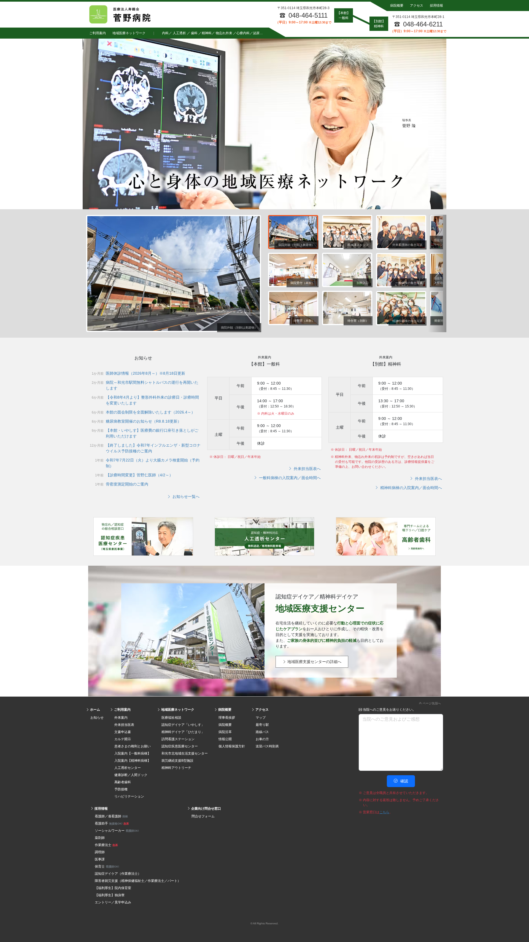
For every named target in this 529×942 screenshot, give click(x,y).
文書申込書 (122, 732)
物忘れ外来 (224, 33)
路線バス (262, 732)
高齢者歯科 (122, 782)
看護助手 (112, 823)
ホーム (94, 710)
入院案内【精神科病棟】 (132, 761)
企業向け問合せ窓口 (205, 809)
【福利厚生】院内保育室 (113, 888)
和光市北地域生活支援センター (184, 753)
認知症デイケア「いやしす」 (182, 725)
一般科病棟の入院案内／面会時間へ (289, 478)
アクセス (416, 5)
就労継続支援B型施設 (177, 761)
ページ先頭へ (431, 703)
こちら (384, 812)
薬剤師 (100, 838)
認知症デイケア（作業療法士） (118, 874)
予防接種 (121, 789)
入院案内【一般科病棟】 (132, 753)
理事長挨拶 (226, 718)
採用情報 (436, 5)
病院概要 (396, 5)
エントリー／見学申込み (113, 902)
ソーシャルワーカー (117, 831)
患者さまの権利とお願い (132, 746)
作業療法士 (106, 845)
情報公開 (225, 739)
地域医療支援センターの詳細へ (313, 662)
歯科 (194, 33)
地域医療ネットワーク (128, 33)
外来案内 (121, 718)
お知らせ (97, 718)
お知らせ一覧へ (185, 496)
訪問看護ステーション (178, 739)
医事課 (100, 859)
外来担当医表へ (307, 468)
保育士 (107, 866)
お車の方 (262, 739)
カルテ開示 (122, 739)
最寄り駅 (262, 725)
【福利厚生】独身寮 (110, 895)
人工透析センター (127, 768)
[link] (264, 702)
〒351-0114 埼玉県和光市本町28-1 (418, 17)
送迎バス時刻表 (267, 746)
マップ (261, 718)
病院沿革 (225, 732)
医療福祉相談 (171, 718)
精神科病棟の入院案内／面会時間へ (410, 487)
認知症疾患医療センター (179, 746)
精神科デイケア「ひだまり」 (182, 732)
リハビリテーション (129, 796)
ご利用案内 (97, 33)
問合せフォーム (203, 816)
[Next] (437, 273)
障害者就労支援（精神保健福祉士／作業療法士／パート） (138, 881)
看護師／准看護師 (111, 816)
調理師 (100, 852)
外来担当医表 (124, 725)
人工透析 (179, 33)
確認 (403, 781)
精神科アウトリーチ (176, 768)
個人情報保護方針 (231, 746)
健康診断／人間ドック (130, 775)
